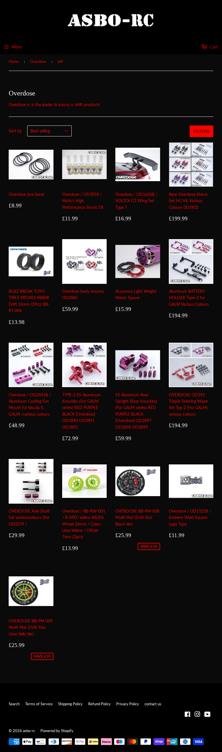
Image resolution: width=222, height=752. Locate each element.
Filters (201, 131)
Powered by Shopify (56, 730)
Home (14, 61)
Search (14, 704)
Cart (213, 46)
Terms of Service (39, 704)
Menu (17, 46)
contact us (153, 704)
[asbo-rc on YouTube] (207, 714)
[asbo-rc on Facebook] (187, 714)
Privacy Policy (127, 704)
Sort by (15, 130)
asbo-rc (29, 730)
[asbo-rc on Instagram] (197, 714)
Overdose (38, 61)
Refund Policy (99, 704)
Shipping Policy (70, 704)
